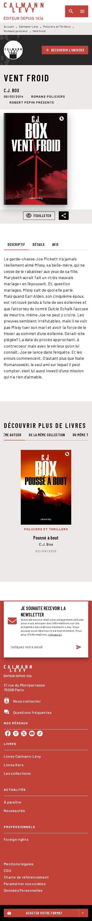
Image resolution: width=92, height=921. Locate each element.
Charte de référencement (26, 877)
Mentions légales (18, 864)
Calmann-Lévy (28, 26)
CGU (7, 870)
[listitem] (8, 733)
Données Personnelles (23, 890)
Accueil (9, 26)
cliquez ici (55, 634)
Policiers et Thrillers (57, 26)
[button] (65, 50)
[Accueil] (23, 11)
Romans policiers (16, 31)
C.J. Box (11, 90)
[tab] (16, 244)
